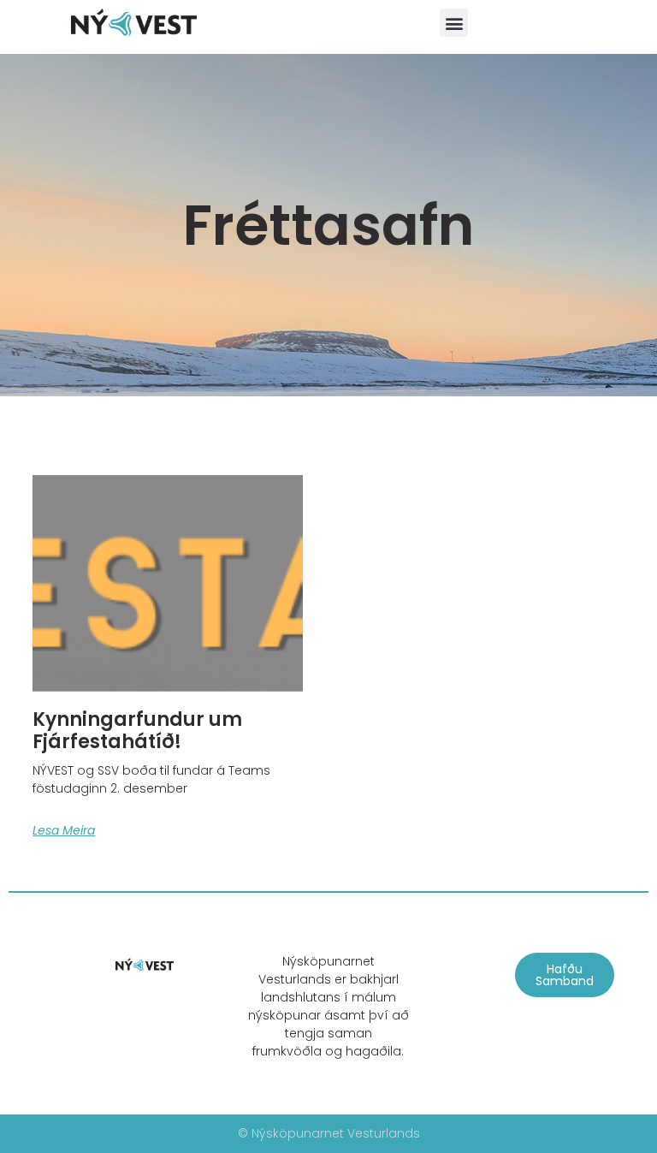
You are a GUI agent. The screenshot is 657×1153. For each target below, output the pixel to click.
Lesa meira (64, 830)
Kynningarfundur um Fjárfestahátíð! (137, 730)
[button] (454, 23)
